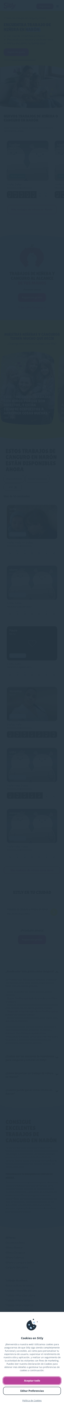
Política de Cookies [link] (32, 1400)
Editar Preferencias (32, 1391)
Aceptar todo (32, 1380)
